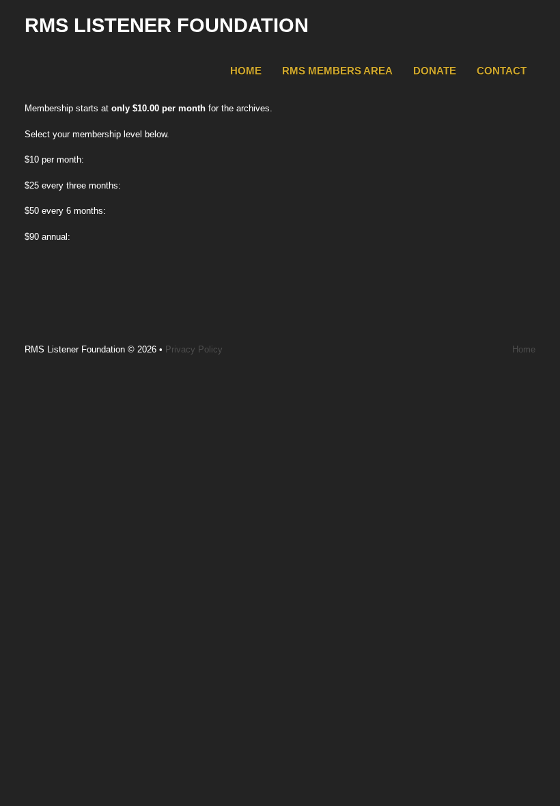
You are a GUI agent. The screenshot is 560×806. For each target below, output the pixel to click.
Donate (434, 71)
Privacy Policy (194, 349)
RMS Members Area (337, 71)
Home (246, 71)
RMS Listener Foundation (167, 25)
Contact (502, 71)
